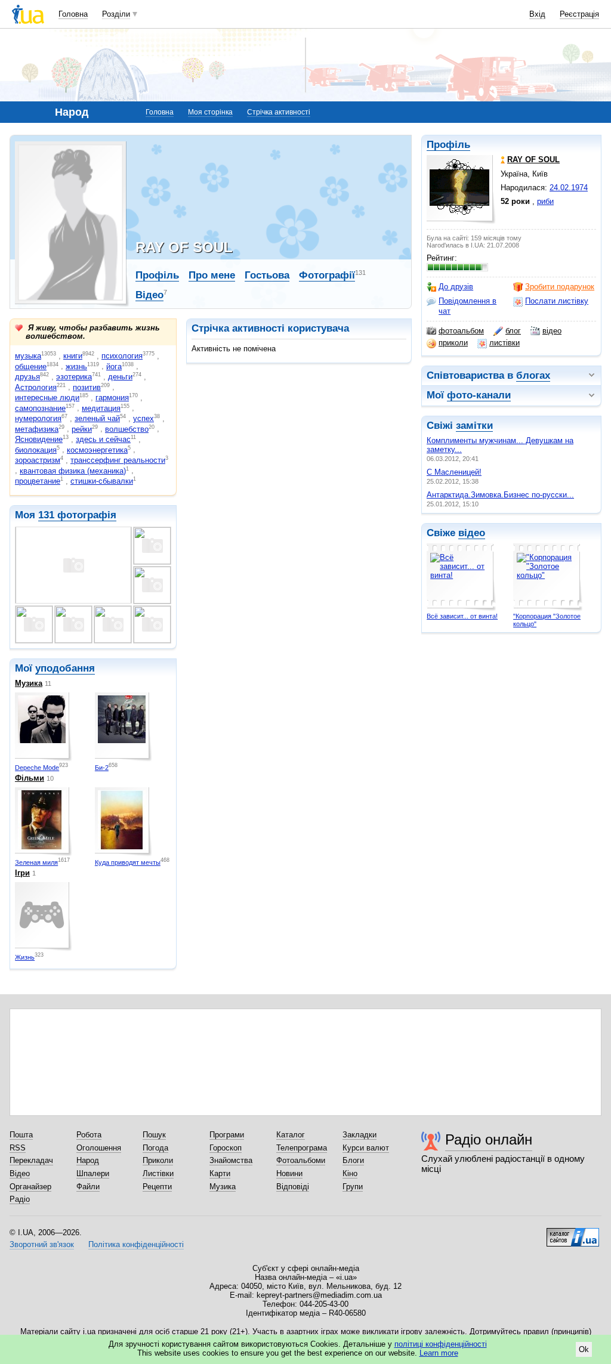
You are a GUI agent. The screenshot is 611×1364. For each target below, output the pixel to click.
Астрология (36, 387)
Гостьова (267, 275)
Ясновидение (39, 439)
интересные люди (47, 397)
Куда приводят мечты (128, 862)
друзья (27, 376)
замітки (474, 425)
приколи (453, 342)
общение (31, 366)
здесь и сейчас (103, 439)
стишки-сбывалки (101, 481)
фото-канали (479, 395)
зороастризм (37, 460)
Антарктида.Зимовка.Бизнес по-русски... (500, 494)
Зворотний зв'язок (42, 1244)
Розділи (116, 14)
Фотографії (327, 275)
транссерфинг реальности (117, 460)
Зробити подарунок (559, 286)
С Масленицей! (454, 472)
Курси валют (365, 1147)
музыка (28, 355)
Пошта (21, 1134)
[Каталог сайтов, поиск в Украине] (573, 1233)
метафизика (36, 429)
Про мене (212, 275)
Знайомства (230, 1160)
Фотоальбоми (300, 1160)
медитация (101, 408)
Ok (584, 1349)
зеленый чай (97, 418)
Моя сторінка (210, 112)
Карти (219, 1173)
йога (114, 366)
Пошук (154, 1134)
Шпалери (92, 1173)
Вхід (537, 14)
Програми (226, 1134)
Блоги (353, 1160)
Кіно (349, 1173)
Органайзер (30, 1186)
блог (513, 330)
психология (122, 355)
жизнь (76, 366)
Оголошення (98, 1147)
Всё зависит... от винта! (462, 616)
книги (72, 355)
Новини (289, 1173)
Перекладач (31, 1160)
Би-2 (102, 767)
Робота (88, 1134)
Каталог (290, 1134)
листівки (504, 342)
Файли (88, 1186)
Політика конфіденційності (136, 1244)
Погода (155, 1147)
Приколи (158, 1160)
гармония (112, 397)
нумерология (38, 418)
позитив (87, 387)
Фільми (29, 778)
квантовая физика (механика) (73, 470)
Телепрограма (301, 1147)
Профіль (448, 144)
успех (143, 418)
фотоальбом (461, 330)
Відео (149, 295)
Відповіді (292, 1186)
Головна (73, 14)
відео (551, 330)
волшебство (127, 429)
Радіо (20, 1199)
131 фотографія (77, 515)
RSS (18, 1147)
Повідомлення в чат (467, 305)
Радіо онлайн (488, 1139)
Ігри (22, 872)
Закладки (359, 1134)
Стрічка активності (278, 112)
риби (545, 201)
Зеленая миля (36, 862)
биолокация (36, 450)
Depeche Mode (37, 767)
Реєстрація (579, 14)
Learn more (438, 1352)
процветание (37, 481)
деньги (120, 376)
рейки (82, 429)
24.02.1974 (569, 187)
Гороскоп (225, 1147)
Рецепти (157, 1186)
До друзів (456, 286)
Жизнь (25, 957)
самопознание (40, 408)
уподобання (65, 668)
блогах (533, 375)
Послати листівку (556, 300)
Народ (87, 1160)
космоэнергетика (97, 450)
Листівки (158, 1173)
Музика (28, 683)
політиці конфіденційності (440, 1344)
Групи (352, 1186)
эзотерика (74, 376)
